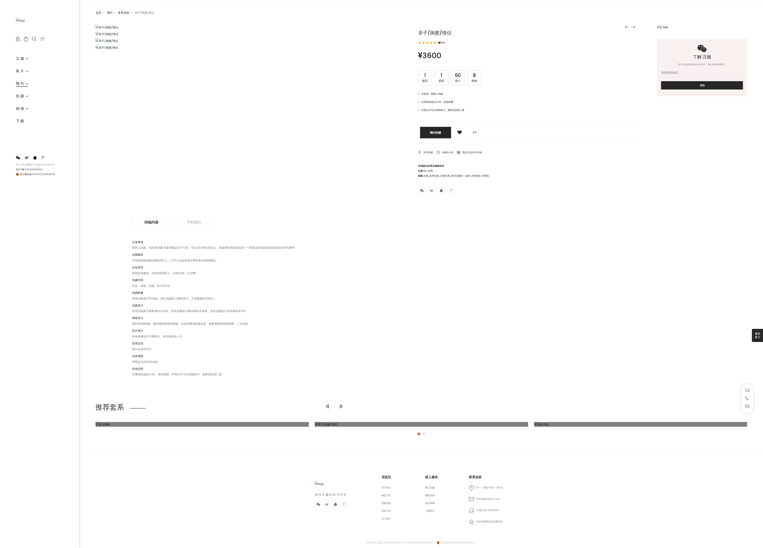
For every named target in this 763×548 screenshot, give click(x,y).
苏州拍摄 (428, 152)
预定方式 (386, 495)
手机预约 (194, 222)
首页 (98, 13)
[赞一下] (459, 132)
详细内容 (151, 222)
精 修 (20, 108)
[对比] (474, 133)
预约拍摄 (435, 133)
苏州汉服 (434, 175)
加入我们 (386, 518)
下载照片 (430, 510)
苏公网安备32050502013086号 (37, 174)
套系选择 (123, 13)
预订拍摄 (430, 487)
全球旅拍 (476, 175)
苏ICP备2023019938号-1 (29, 169)
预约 (109, 13)
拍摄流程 (386, 503)
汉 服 (20, 58)
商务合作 (386, 510)
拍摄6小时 (448, 152)
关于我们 (386, 487)
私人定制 (428, 170)
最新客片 (757, 335)
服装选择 (430, 495)
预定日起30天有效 (472, 152)
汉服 (425, 175)
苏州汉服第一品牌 (460, 175)
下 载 (20, 120)
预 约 (20, 83)
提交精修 (430, 503)
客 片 (20, 70)
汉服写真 (445, 175)
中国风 (485, 175)
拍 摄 (20, 95)
